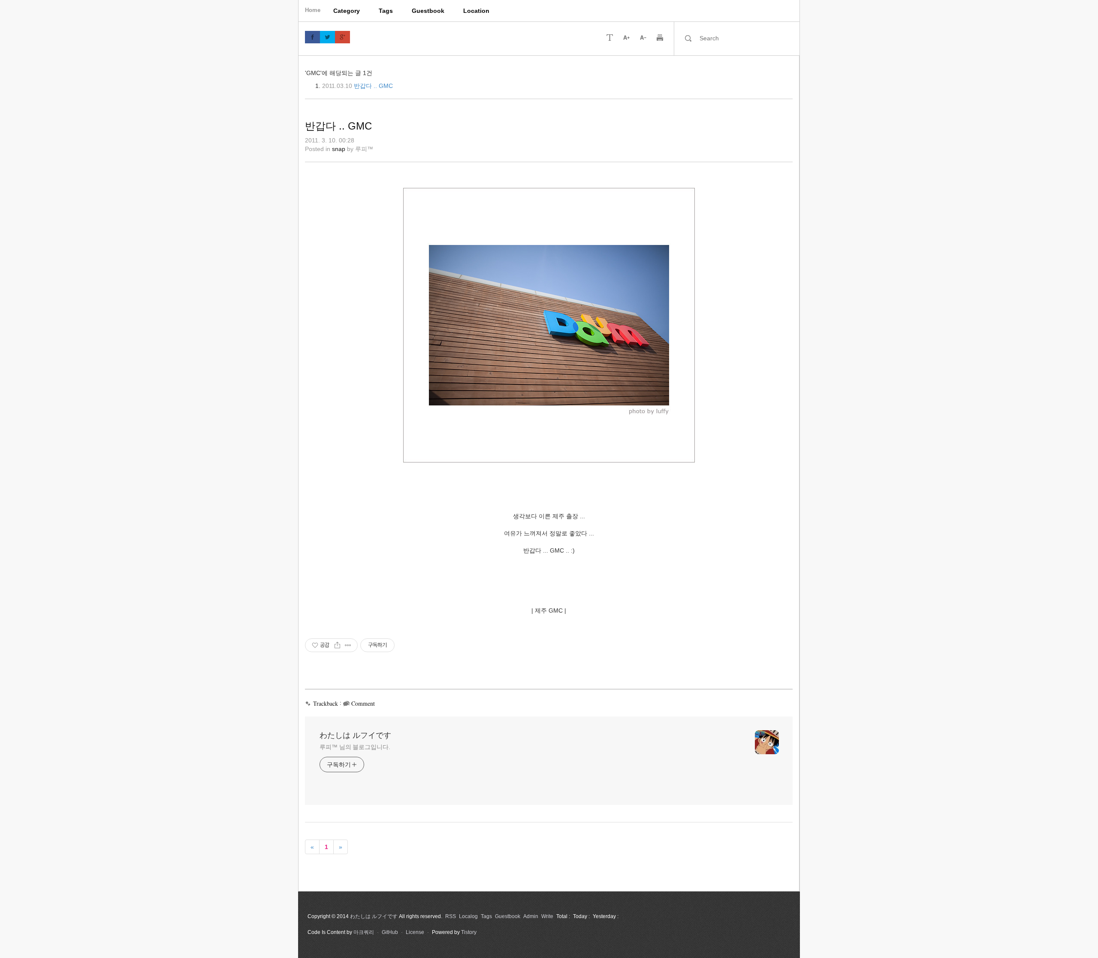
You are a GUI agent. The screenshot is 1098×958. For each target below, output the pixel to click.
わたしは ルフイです (355, 735)
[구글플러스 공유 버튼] (342, 37)
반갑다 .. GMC (373, 85)
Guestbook (428, 10)
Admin (530, 916)
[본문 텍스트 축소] (643, 37)
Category (346, 10)
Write (547, 916)
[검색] (688, 38)
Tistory (469, 932)
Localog (468, 916)
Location (476, 10)
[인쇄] (660, 37)
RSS (450, 916)
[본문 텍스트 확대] (626, 37)
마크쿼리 (363, 932)
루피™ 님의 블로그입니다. (355, 746)
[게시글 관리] (348, 645)
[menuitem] (346, 10)
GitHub (390, 932)
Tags (386, 10)
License (415, 932)
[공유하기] (337, 645)
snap (338, 148)
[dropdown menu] (609, 37)
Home (312, 10)
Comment (363, 703)
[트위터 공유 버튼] (327, 37)
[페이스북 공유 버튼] (312, 37)
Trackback (325, 703)
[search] (744, 38)
